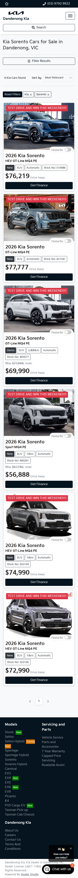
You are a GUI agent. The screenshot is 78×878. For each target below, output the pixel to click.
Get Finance (39, 185)
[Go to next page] (48, 701)
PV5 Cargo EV (15, 805)
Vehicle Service (52, 737)
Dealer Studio (30, 874)
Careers (10, 835)
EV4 (8, 778)
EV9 (8, 792)
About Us (11, 830)
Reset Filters (12, 94)
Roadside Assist (53, 765)
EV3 (8, 773)
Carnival (11, 769)
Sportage (11, 750)
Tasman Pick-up (16, 810)
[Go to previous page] (30, 701)
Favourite (57, 149)
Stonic (9, 732)
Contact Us (13, 840)
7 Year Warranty (53, 751)
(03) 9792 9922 (58, 4)
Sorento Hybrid (16, 764)
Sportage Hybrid (17, 755)
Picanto (10, 796)
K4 (7, 801)
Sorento (10, 760)
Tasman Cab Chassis (19, 814)
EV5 (8, 782)
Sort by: (37, 77)
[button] (70, 16)
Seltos (9, 737)
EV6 (8, 787)
